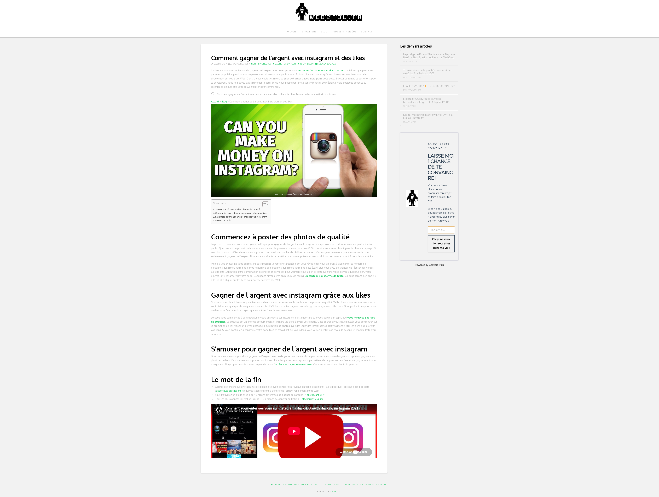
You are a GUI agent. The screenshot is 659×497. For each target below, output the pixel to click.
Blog (224, 101)
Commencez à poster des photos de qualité (237, 209)
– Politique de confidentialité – (354, 484)
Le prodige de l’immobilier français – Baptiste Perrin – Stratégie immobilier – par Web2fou (429, 56)
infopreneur (306, 63)
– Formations (291, 484)
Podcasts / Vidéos (312, 484)
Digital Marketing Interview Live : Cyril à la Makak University (428, 116)
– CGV (328, 484)
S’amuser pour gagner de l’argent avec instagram (241, 216)
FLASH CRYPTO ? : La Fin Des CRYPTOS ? (429, 86)
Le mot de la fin (223, 220)
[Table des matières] (265, 204)
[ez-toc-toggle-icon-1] (264, 204)
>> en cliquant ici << (314, 394)
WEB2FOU (337, 492)
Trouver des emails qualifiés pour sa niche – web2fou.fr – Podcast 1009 (428, 71)
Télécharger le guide (311, 398)
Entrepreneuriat (262, 63)
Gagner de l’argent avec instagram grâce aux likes (241, 212)
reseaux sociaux (326, 63)
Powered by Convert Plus (429, 264)
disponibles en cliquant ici (230, 390)
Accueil (215, 101)
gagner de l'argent (285, 63)
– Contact (382, 484)
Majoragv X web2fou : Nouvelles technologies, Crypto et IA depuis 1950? (426, 100)
